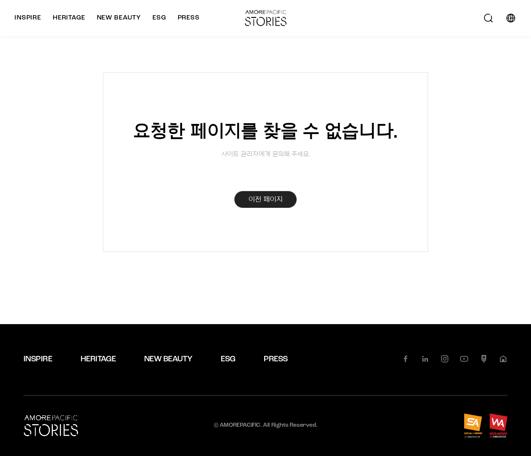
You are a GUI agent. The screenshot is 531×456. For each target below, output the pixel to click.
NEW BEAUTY (168, 359)
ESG (228, 359)
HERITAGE (98, 359)
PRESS (276, 359)
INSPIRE (37, 359)
